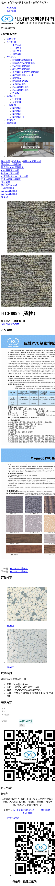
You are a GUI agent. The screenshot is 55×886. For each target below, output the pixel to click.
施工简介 (16, 51)
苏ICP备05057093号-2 (23, 810)
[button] (26, 721)
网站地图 (11, 8)
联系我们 (11, 11)
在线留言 (11, 120)
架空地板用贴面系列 (22, 75)
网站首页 (11, 39)
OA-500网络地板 (20, 90)
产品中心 (11, 57)
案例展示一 (18, 108)
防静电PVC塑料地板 (22, 60)
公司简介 (16, 48)
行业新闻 (16, 99)
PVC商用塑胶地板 (21, 66)
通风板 (15, 93)
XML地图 (28, 813)
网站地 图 (45, 810)
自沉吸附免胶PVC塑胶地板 (25, 72)
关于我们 (11, 42)
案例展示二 (18, 111)
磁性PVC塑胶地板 (21, 69)
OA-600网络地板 (20, 87)
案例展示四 (18, 117)
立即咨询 (5, 324)
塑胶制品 (16, 78)
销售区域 (16, 54)
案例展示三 (18, 114)
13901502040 (13, 818)
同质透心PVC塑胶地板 (23, 63)
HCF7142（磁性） (19, 571)
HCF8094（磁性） (19, 568)
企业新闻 (16, 102)
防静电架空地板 (20, 81)
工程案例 (16, 45)
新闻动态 (11, 96)
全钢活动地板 (19, 84)
